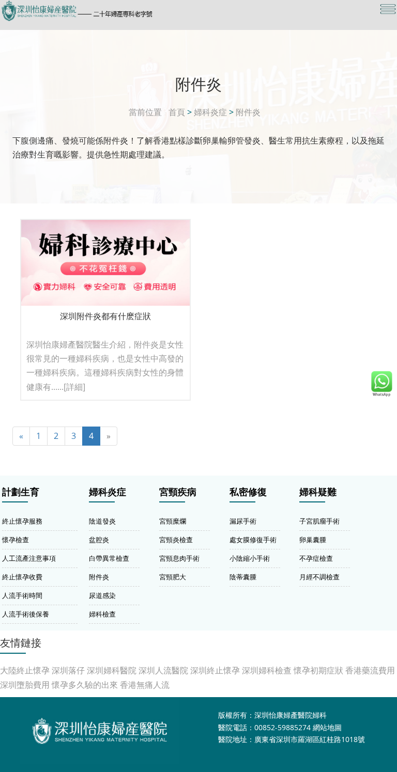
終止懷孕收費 (22, 576)
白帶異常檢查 (109, 558)
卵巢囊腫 (312, 539)
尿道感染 (102, 595)
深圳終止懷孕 (215, 670)
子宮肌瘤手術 (319, 521)
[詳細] (74, 386)
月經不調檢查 (319, 576)
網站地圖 (327, 727)
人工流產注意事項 (29, 558)
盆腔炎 (99, 539)
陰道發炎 (102, 521)
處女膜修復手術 (253, 539)
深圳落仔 (68, 670)
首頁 (177, 112)
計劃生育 (20, 492)
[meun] (388, 9)
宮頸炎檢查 (176, 539)
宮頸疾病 (177, 492)
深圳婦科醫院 (111, 670)
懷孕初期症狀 (318, 670)
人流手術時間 (22, 595)
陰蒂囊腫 (243, 576)
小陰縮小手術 (250, 558)
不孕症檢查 (316, 558)
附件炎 (248, 112)
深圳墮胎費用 (25, 684)
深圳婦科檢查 (267, 670)
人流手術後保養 (25, 614)
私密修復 (248, 492)
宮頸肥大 (172, 576)
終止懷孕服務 (22, 521)
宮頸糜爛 (172, 521)
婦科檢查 (102, 614)
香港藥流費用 (370, 670)
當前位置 (145, 112)
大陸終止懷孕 (25, 670)
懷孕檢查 (15, 539)
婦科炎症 (210, 112)
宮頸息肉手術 (179, 558)
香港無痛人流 (145, 684)
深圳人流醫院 (163, 670)
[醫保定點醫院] (139, 11)
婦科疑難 (318, 492)
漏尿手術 (243, 521)
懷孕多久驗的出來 (85, 684)
